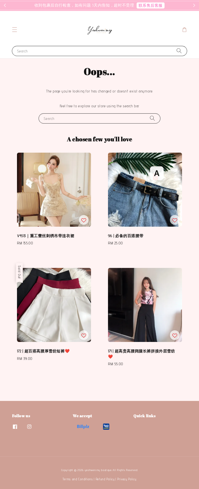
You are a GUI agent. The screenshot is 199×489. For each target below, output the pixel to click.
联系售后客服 (151, 5)
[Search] (179, 51)
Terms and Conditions (78, 479)
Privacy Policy (126, 479)
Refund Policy (105, 479)
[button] (14, 29)
